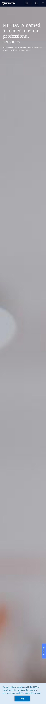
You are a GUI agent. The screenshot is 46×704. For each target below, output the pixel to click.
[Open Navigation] (43, 3)
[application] (23, 693)
